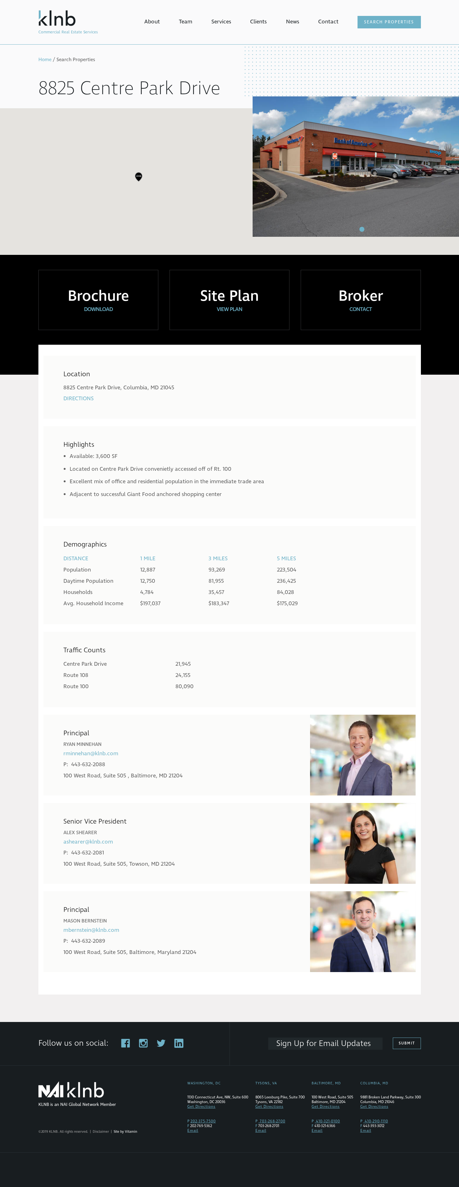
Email (192, 1130)
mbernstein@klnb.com (91, 930)
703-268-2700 (272, 1121)
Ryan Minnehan (82, 744)
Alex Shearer (80, 832)
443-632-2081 (87, 853)
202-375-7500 (203, 1121)
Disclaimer (101, 1131)
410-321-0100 (327, 1121)
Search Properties (389, 22)
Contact (328, 22)
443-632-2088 (88, 764)
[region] (229, 181)
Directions (78, 398)
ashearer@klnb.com (88, 842)
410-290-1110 (375, 1121)
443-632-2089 (88, 941)
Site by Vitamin (125, 1131)
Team (185, 22)
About (152, 22)
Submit (407, 1043)
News (292, 22)
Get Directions (201, 1106)
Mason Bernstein (85, 920)
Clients (258, 22)
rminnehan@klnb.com (90, 753)
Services (221, 22)
